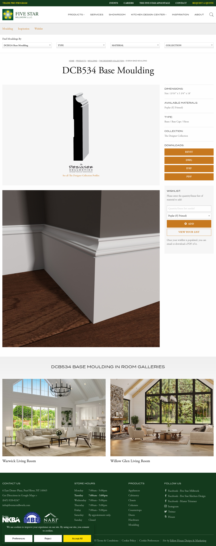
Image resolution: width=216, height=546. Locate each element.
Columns (133, 505)
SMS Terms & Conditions (104, 540)
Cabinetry (133, 495)
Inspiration (180, 14)
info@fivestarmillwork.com (16, 505)
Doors (131, 515)
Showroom (117, 14)
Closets (132, 500)
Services (96, 14)
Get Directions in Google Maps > (19, 495)
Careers (129, 3)
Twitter (172, 511)
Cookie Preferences (149, 540)
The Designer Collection (176, 136)
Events (113, 3)
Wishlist (38, 28)
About (199, 14)
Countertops (135, 510)
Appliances (134, 490)
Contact (181, 3)
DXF (189, 168)
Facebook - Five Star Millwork (183, 491)
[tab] (211, 14)
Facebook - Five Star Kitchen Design (187, 496)
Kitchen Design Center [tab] (148, 14)
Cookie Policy (129, 540)
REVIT (189, 152)
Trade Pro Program (15, 3)
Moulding (7, 28)
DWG (189, 160)
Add (191, 223)
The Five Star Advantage (154, 3)
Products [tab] (75, 14)
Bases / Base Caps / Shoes (176, 121)
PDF (189, 176)
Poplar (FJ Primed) (173, 107)
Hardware (133, 520)
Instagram (173, 506)
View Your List (189, 232)
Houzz (171, 517)
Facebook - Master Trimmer (182, 501)
